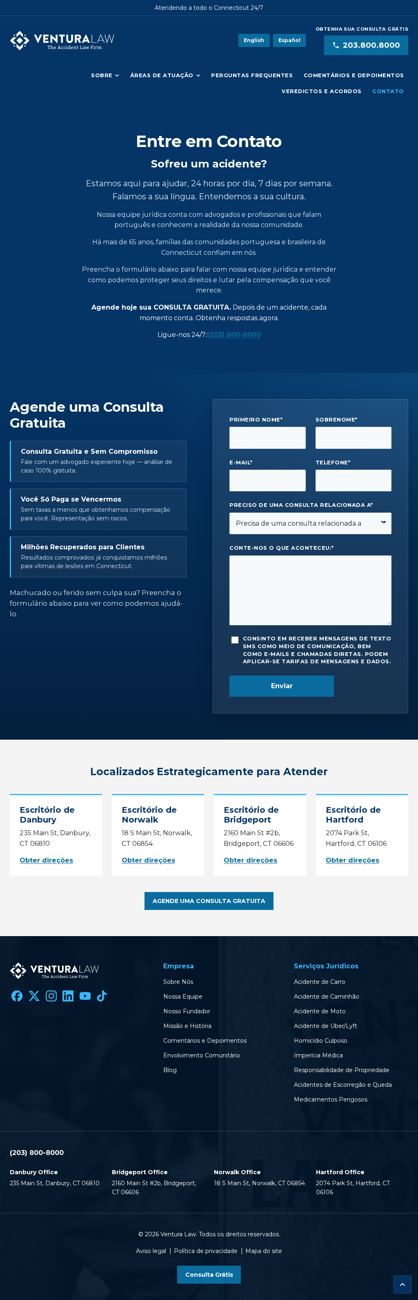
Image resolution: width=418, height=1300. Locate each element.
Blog (170, 1070)
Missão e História (187, 1026)
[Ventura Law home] (62, 40)
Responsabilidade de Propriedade (341, 1070)
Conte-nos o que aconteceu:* (281, 548)
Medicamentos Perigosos (330, 1099)
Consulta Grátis (209, 1274)
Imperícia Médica (318, 1055)
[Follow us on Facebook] (17, 996)
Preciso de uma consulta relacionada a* (301, 505)
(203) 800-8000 (234, 335)
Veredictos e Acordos (321, 91)
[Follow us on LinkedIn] (68, 996)
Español (289, 40)
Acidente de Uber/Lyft (325, 1026)
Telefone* (333, 462)
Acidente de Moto (320, 1011)
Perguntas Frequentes (252, 75)
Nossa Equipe (182, 996)
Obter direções (46, 860)
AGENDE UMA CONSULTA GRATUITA (209, 901)
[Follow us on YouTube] (85, 996)
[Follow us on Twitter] (34, 996)
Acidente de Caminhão (326, 996)
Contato (388, 91)
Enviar (282, 686)
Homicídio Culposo (320, 1040)
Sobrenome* (337, 420)
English (254, 40)
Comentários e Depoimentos (354, 75)
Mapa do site (263, 1251)
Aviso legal (151, 1251)
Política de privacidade (206, 1251)
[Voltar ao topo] (402, 1284)
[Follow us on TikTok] (102, 996)
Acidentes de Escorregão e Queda (343, 1084)
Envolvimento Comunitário (201, 1055)
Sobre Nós (178, 982)
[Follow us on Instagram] (51, 996)
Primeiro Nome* (255, 420)
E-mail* (241, 462)
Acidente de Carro (319, 982)
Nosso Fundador (186, 1011)
